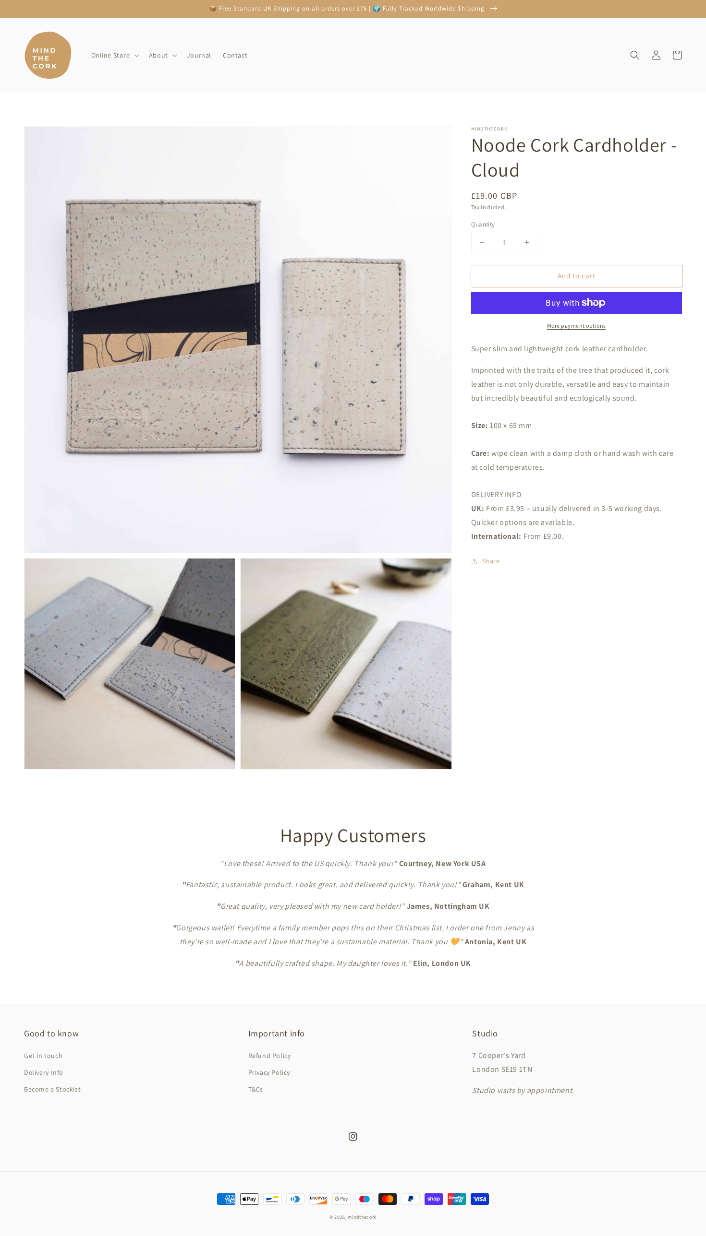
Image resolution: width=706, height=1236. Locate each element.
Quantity (483, 224)
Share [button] (491, 561)
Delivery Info (43, 1072)
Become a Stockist (52, 1089)
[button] (114, 55)
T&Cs (255, 1089)
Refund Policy (269, 1055)
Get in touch (43, 1055)
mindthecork (362, 1217)
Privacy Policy (269, 1072)
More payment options (576, 325)
